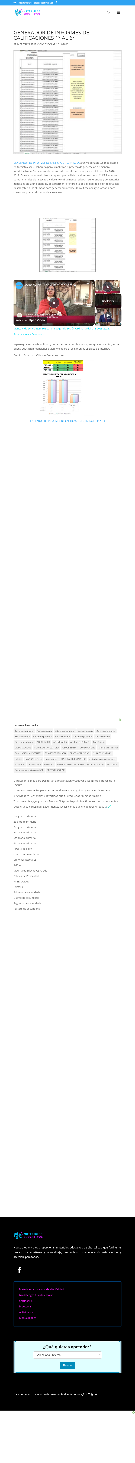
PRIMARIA (49, 764)
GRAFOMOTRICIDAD (79, 753)
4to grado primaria (42, 736)
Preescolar (25, 1288)
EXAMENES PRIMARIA (55, 753)
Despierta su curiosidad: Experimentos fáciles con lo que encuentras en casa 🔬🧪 (62, 806)
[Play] (108, 315)
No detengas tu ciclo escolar (36, 1277)
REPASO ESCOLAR (56, 770)
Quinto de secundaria (26, 897)
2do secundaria (85, 730)
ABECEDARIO (43, 742)
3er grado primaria (106, 730)
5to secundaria (102, 736)
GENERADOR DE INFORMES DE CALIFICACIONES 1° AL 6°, (47, 162)
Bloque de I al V (23, 849)
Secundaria (26, 1283)
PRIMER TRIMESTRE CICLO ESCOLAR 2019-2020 (41, 44)
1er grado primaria (24, 730)
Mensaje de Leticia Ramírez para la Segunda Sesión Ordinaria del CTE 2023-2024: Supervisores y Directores (53, 285)
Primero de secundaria (27, 892)
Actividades (26, 1294)
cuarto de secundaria (26, 854)
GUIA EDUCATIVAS (102, 753)
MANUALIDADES (33, 758)
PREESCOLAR (34, 764)
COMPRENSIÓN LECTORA (46, 747)
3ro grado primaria (25, 827)
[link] (19, 285)
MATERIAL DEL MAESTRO (73, 758)
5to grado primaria (82, 736)
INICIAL (18, 758)
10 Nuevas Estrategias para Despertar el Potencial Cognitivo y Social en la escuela (62, 790)
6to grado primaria (24, 742)
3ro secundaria (22, 736)
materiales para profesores (102, 758)
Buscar (67, 1347)
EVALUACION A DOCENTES (28, 753)
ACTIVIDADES (60, 742)
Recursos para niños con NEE (29, 770)
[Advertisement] (67, 696)
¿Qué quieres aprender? (67, 1329)
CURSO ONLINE (87, 747)
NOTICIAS (19, 764)
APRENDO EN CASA (79, 742)
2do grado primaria (64, 730)
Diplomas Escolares (108, 747)
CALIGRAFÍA (99, 742)
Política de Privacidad (26, 876)
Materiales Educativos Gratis (30, 870)
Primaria (19, 886)
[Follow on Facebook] (19, 1252)
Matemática (51, 758)
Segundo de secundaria (27, 903)
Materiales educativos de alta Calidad (41, 1271)
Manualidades (27, 1300)
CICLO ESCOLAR (23, 747)
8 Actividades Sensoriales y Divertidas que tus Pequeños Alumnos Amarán (57, 796)
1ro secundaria (44, 730)
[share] (87, 283)
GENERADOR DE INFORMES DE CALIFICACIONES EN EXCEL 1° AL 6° (67, 421)
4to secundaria (62, 736)
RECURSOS (112, 764)
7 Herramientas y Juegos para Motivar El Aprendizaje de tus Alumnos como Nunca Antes (66, 801)
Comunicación (69, 747)
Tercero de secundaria (27, 908)
